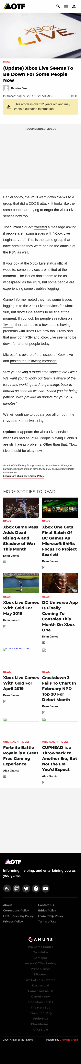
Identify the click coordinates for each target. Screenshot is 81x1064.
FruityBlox (40, 1018)
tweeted (40, 227)
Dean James (11, 555)
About (7, 905)
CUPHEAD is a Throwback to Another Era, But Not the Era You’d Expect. (59, 758)
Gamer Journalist (40, 991)
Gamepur (40, 958)
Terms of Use (47, 921)
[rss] (7, 889)
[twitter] (26, 889)
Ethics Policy (47, 910)
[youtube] (45, 889)
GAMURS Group (69, 1039)
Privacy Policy (13, 921)
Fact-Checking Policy (18, 916)
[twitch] (16, 889)
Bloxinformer (40, 1024)
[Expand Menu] (66, 6)
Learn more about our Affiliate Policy (23, 476)
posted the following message (33, 361)
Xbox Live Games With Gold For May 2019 (21, 608)
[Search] (58, 6)
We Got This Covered (40, 980)
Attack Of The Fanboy (40, 963)
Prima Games (40, 969)
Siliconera (41, 974)
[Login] (74, 6)
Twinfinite (40, 952)
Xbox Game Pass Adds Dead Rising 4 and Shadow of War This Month (20, 538)
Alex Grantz (11, 770)
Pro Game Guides (40, 947)
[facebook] (36, 889)
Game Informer (15, 300)
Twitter (8, 325)
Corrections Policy (16, 910)
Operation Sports (40, 1002)
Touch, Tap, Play (40, 1013)
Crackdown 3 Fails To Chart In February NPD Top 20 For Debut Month (59, 688)
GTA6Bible (40, 1029)
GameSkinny (40, 996)
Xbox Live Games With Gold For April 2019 (21, 683)
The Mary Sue (40, 1007)
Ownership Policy (50, 916)
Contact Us (46, 905)
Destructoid (40, 985)
